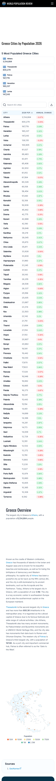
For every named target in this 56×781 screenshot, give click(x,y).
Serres (6, 191)
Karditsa (7, 233)
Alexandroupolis (10, 182)
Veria (5, 223)
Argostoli (7, 492)
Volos (5, 140)
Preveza (7, 353)
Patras (9, 75)
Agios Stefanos (10, 483)
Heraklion (11, 83)
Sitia (5, 464)
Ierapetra (7, 422)
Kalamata (7, 163)
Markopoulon (9, 478)
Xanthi (6, 186)
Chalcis (6, 159)
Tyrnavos (7, 497)
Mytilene (7, 256)
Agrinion (7, 168)
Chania (6, 149)
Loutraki (7, 441)
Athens (10, 59)
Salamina (7, 251)
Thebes (6, 339)
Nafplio (6, 413)
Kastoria (7, 455)
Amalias (6, 381)
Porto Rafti (8, 473)
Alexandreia (8, 404)
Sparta (6, 348)
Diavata (6, 487)
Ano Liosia (8, 247)
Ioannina (7, 154)
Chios (5, 242)
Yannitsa (7, 279)
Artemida (7, 316)
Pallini (5, 362)
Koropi (6, 344)
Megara (6, 284)
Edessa (6, 385)
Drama (6, 214)
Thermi (6, 325)
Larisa (9, 91)
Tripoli (6, 274)
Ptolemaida (8, 265)
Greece (9, 562)
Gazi (5, 432)
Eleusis (6, 297)
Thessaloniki (12, 67)
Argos (6, 335)
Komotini (7, 200)
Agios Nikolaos (10, 446)
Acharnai (7, 145)
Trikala (6, 177)
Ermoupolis (8, 409)
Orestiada (7, 358)
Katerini (6, 173)
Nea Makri (8, 367)
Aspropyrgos (9, 260)
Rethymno (7, 237)
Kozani (6, 219)
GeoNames (14, 768)
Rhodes (6, 196)
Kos (5, 311)
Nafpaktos (8, 436)
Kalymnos (7, 427)
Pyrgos (6, 293)
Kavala (6, 205)
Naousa (6, 372)
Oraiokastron (9, 302)
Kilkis (5, 307)
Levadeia (7, 330)
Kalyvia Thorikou (10, 395)
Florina (6, 376)
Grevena (7, 459)
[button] (52, 3)
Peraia (6, 390)
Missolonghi (8, 450)
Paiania (6, 399)
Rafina (6, 418)
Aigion (6, 288)
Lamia (6, 210)
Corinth (6, 270)
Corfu (5, 228)
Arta (5, 321)
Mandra (6, 469)
